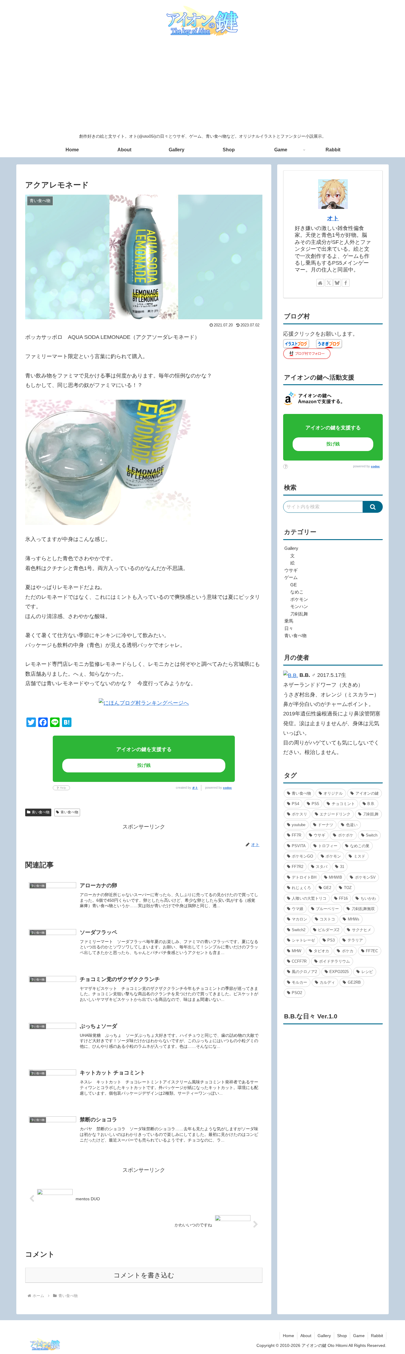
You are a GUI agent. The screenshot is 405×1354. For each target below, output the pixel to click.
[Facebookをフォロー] (346, 283)
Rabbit (377, 1335)
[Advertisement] (202, 85)
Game (359, 1335)
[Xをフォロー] (329, 283)
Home (288, 1335)
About (305, 1335)
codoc (227, 787)
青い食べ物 (41, 812)
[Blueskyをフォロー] (337, 283)
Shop (342, 1335)
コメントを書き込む (144, 1275)
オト (195, 787)
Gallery (324, 1335)
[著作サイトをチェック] (320, 283)
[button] (373, 507)
